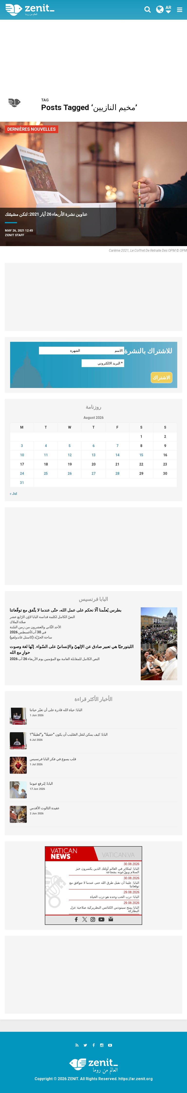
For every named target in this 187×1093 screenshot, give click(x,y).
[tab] (69, 854)
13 (93, 455)
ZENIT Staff (14, 235)
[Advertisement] (93, 56)
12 (70, 455)
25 (46, 473)
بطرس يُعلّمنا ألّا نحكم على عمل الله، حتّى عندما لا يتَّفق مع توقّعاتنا (66, 610)
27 (93, 473)
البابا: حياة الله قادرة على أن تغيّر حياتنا (56, 710)
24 (22, 473)
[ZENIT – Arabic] (52, 10)
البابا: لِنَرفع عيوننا (41, 783)
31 (22, 483)
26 (70, 473)
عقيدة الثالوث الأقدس (44, 808)
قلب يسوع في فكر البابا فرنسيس (53, 759)
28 (117, 473)
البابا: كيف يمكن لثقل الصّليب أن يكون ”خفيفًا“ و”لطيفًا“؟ (69, 734)
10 (22, 455)
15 (141, 455)
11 (46, 455)
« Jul (13, 494)
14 (117, 455)
